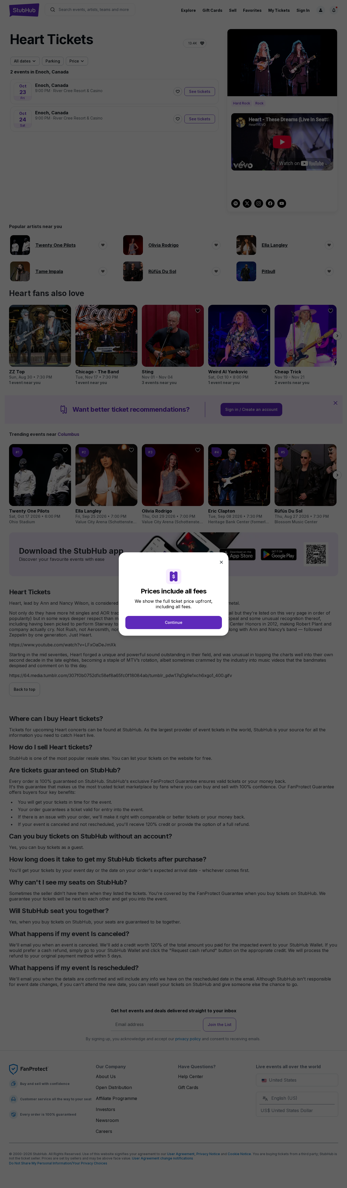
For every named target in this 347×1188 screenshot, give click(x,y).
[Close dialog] (221, 562)
